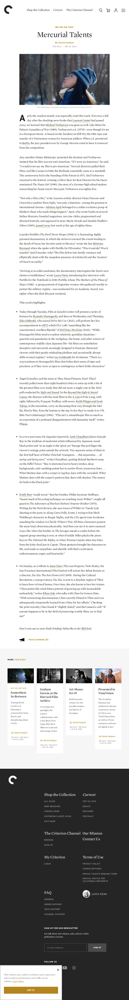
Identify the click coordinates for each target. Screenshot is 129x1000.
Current (57, 10)
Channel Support (54, 914)
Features (88, 811)
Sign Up (48, 845)
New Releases (52, 806)
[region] (31, 982)
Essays (86, 806)
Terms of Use (93, 857)
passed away (43, 225)
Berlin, (26, 143)
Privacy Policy (91, 864)
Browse (48, 840)
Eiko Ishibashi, (27, 320)
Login (47, 864)
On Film (14, 737)
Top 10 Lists (89, 801)
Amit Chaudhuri (79, 436)
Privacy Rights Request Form (100, 874)
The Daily (57, 47)
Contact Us (91, 838)
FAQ (47, 892)
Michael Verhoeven (56, 125)
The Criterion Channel (79, 10)
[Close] (58, 969)
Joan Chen (56, 566)
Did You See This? (64, 27)
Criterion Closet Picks (57, 816)
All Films (49, 801)
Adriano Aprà (54, 207)
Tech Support (52, 909)
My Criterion (54, 857)
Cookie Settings (92, 868)
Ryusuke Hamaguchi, (45, 316)
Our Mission (92, 833)
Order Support (53, 904)
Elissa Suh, (49, 593)
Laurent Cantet (81, 120)
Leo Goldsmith (62, 357)
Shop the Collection (38, 10)
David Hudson (66, 42)
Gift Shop (50, 821)
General (49, 899)
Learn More (18, 981)
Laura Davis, (61, 275)
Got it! (31, 990)
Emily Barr (25, 494)
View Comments (38, 639)
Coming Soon (51, 811)
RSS (83, 628)
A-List (76, 397)
